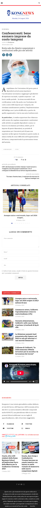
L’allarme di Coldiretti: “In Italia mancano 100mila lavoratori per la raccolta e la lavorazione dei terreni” (26, 350)
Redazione (11, 42)
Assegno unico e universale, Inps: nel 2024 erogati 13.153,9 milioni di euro (27, 300)
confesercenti (7, 149)
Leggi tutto (31, 418)
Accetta (32, 506)
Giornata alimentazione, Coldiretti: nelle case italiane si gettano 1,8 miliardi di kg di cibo (27, 324)
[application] (20, 372)
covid (16, 149)
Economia (5, 29)
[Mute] (34, 381)
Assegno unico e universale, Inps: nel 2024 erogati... (20, 216)
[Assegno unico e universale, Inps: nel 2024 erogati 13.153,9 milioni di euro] (20, 201)
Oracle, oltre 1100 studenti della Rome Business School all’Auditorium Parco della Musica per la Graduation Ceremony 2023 (10, 462)
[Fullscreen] (37, 381)
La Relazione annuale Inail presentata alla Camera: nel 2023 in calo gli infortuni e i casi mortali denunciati (26, 337)
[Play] (4, 381)
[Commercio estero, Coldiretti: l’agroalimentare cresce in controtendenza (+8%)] (7, 312)
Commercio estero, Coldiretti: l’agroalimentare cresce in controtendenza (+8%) (26, 312)
